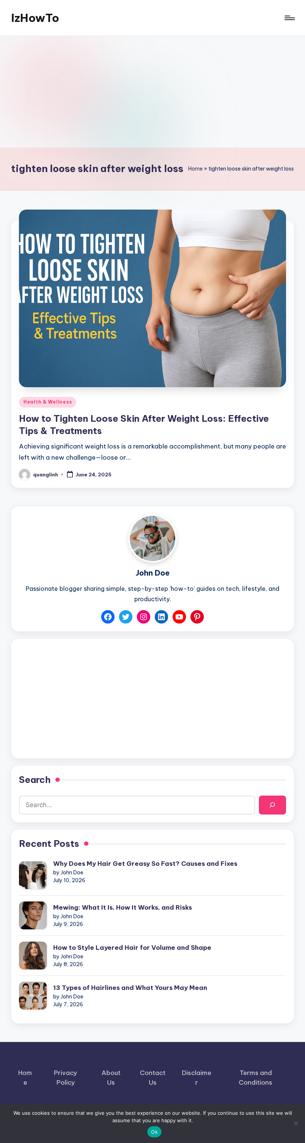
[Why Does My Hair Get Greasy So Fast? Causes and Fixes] (33, 875)
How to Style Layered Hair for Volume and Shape (132, 947)
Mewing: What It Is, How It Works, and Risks (122, 907)
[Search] (272, 805)
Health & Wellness (47, 402)
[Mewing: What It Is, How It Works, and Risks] (33, 915)
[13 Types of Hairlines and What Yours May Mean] (33, 996)
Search (35, 779)
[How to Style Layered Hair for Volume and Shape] (33, 955)
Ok (154, 1132)
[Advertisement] (152, 92)
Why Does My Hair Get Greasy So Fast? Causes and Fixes (145, 863)
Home (195, 168)
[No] (295, 1123)
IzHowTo (35, 18)
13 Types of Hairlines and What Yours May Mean (130, 988)
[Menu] (289, 17)
